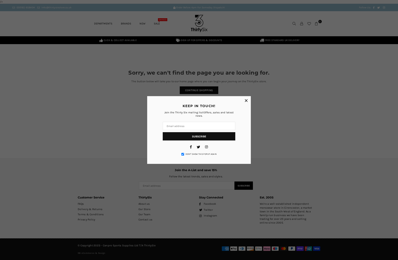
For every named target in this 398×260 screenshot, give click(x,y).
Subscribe (199, 136)
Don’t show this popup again (201, 154)
